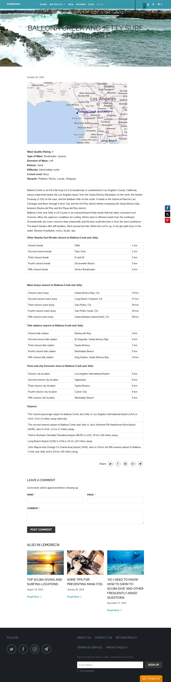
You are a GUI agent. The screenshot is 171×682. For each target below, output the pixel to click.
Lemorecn (13, 3)
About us (84, 637)
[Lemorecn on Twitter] (12, 649)
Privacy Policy (116, 647)
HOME (43, 4)
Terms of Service (89, 647)
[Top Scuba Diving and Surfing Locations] (45, 562)
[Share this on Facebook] (117, 463)
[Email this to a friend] (140, 463)
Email (91, 494)
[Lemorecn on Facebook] (24, 649)
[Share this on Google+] (132, 463)
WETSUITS (56, 4)
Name (31, 494)
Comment (33, 508)
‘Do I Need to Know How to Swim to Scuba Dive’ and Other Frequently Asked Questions (125, 588)
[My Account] (148, 4)
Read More (33, 596)
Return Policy (126, 637)
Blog (100, 4)
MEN (71, 4)
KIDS (91, 4)
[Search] (154, 4)
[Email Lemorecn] (47, 649)
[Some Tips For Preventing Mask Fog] (85, 562)
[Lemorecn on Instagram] (35, 649)
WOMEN (81, 4)
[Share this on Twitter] (110, 463)
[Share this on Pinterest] (125, 463)
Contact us (103, 637)
